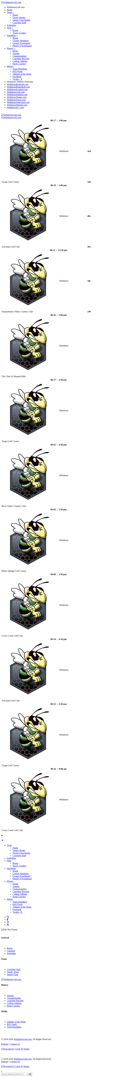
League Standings (21, 40)
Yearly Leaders (19, 33)
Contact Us (15, 1044)
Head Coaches (19, 64)
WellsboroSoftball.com (17, 94)
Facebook (17, 76)
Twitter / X (17, 79)
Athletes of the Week (22, 74)
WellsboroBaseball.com (17, 84)
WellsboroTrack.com (16, 100)
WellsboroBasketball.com (18, 87)
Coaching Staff (19, 22)
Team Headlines (20, 69)
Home (9, 10)
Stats (10, 28)
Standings (12, 35)
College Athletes (20, 61)
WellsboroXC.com (15, 107)
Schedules (11, 25)
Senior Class (12, 974)
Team (10, 12)
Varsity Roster (19, 17)
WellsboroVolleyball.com (18, 102)
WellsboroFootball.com (17, 89)
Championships (20, 56)
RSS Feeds (18, 71)
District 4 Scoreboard (22, 46)
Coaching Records (21, 58)
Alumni (16, 53)
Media (10, 66)
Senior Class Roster (21, 20)
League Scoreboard (21, 43)
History (11, 48)
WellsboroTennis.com (16, 97)
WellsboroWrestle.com (17, 105)
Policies (4, 1044)
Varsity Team (13, 972)
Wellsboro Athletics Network (20, 82)
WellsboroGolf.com (16, 7)
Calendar (11, 951)
